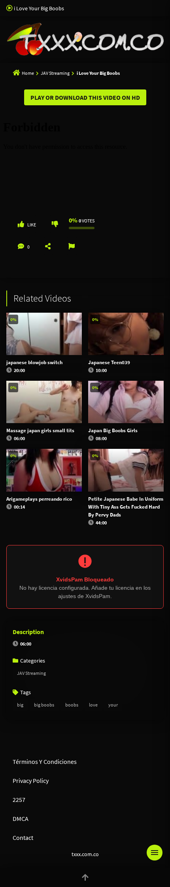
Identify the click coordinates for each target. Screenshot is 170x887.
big (20, 705)
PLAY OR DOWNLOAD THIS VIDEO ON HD (85, 97)
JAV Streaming (55, 73)
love (93, 705)
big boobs (44, 705)
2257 (19, 799)
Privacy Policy (31, 780)
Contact (23, 837)
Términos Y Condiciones (45, 761)
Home (28, 73)
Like (31, 225)
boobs (71, 705)
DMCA (20, 818)
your (113, 705)
